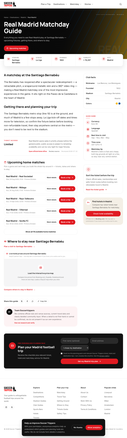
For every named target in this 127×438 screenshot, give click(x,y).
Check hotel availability (103, 214)
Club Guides (38, 405)
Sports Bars (38, 409)
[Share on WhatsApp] (32, 301)
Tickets (36, 418)
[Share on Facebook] (27, 301)
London (107, 409)
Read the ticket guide (95, 189)
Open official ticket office (38, 151)
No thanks (78, 427)
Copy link (43, 301)
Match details (51, 177)
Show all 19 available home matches (41, 232)
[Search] (120, 4)
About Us (84, 392)
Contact (84, 397)
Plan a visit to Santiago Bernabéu (19, 246)
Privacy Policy (86, 405)
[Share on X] (21, 301)
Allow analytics (94, 427)
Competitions (38, 397)
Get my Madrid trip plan (88, 361)
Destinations (14, 17)
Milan (106, 401)
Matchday (61, 392)
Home (6, 17)
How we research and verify (24, 323)
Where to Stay (63, 405)
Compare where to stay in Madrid (19, 289)
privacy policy (104, 356)
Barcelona (108, 397)
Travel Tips (61, 397)
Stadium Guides (39, 401)
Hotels (35, 413)
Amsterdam (109, 405)
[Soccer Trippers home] (10, 4)
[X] (12, 407)
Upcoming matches (17, 48)
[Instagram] (6, 407)
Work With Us (86, 401)
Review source (54, 151)
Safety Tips (61, 413)
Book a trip (65, 177)
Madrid (23, 17)
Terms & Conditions (88, 409)
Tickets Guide (62, 409)
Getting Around (63, 401)
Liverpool (108, 392)
